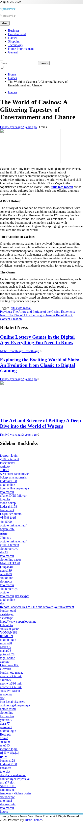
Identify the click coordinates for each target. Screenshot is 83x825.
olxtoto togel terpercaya (15, 705)
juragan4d (6, 567)
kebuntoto (6, 625)
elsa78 (4, 738)
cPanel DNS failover (13, 495)
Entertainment (17, 34)
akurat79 (5, 679)
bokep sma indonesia (13, 477)
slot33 (4, 552)
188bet (4, 470)
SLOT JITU (8, 786)
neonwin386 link (11, 676)
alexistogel (6, 614)
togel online (7, 484)
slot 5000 (6, 521)
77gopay (5, 537)
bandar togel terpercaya (15, 778)
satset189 (6, 574)
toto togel (6, 800)
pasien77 (5, 647)
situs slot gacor (9, 628)
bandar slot (7, 510)
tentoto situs (7, 789)
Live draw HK (9, 665)
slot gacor (6, 581)
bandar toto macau (11, 672)
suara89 (5, 741)
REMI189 (6, 636)
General (13, 52)
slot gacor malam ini (13, 775)
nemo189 (6, 570)
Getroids (5, 669)
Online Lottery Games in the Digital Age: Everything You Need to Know (37, 339)
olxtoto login (8, 639)
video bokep (8, 503)
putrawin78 (7, 654)
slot (2, 603)
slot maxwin (8, 804)
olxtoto (4, 592)
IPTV (3, 757)
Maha (3, 351)
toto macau (7, 492)
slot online (6, 577)
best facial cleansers (12, 701)
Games (12, 37)
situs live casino (10, 690)
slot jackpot (22, 596)
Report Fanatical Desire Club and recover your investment (37, 607)
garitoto (5, 466)
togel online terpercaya (14, 488)
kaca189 (5, 768)
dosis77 (5, 723)
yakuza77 (6, 720)
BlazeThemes (33, 820)
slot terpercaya (9, 548)
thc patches (7, 716)
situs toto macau (21, 308)
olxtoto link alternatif (13, 525)
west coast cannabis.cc (14, 473)
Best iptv (5, 734)
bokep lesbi (7, 529)
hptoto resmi (8, 709)
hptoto (4, 811)
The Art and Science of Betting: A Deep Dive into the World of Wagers (40, 423)
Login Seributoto (11, 514)
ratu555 (5, 745)
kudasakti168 (8, 481)
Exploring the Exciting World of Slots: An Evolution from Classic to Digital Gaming (39, 365)
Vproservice (8, 9)
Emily (4, 127)
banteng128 (7, 760)
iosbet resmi (7, 463)
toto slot (5, 771)
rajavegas (6, 694)
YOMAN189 (8, 632)
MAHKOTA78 (10, 563)
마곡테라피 (8, 517)
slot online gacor (10, 559)
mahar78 (5, 650)
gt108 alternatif (9, 459)
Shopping (14, 41)
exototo (4, 661)
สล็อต (4, 533)
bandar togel (8, 610)
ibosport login (9, 455)
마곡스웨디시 (9, 753)
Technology (15, 45)
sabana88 (6, 643)
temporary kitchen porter (15, 793)
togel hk (5, 499)
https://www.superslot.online (18, 621)
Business (13, 30)
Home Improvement (21, 48)
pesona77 (6, 727)
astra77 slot (7, 782)
